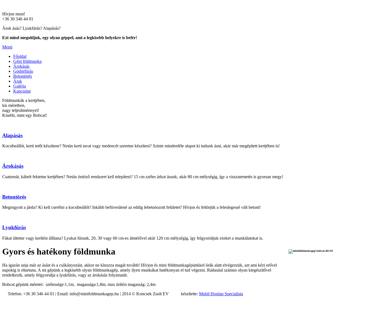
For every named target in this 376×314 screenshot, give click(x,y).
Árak (17, 81)
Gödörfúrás (23, 71)
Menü (7, 47)
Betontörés (22, 76)
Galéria (19, 86)
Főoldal (19, 56)
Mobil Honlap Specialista (221, 293)
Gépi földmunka (27, 61)
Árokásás (21, 66)
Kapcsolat (22, 91)
